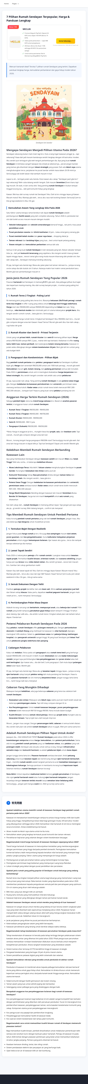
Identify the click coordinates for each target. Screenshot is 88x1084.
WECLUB (27, 29)
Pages (15, 3)
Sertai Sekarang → (65, 41)
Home (6, 3)
